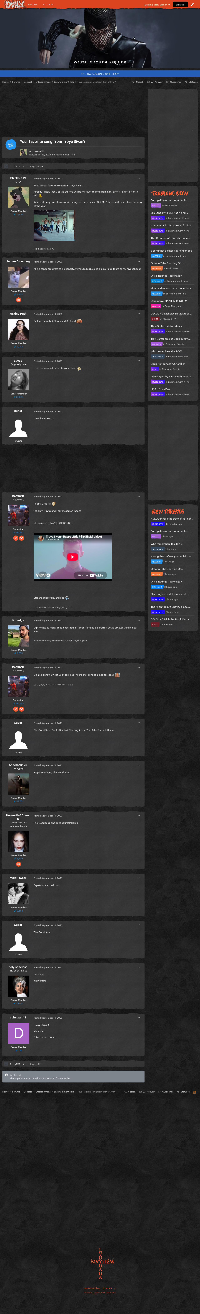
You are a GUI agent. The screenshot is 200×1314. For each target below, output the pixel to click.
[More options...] (139, 178)
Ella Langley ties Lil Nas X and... (169, 212)
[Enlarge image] (54, 225)
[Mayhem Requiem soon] (100, 38)
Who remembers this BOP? (166, 351)
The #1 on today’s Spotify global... (171, 238)
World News (170, 205)
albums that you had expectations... (172, 288)
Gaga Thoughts (173, 306)
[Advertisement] (73, 110)
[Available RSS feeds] (194, 1091)
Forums (33, 4)
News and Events (175, 343)
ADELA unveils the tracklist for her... (172, 225)
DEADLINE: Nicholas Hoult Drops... (171, 313)
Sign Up (180, 4)
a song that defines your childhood (171, 250)
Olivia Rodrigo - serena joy (166, 275)
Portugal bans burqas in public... (170, 200)
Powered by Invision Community (100, 1292)
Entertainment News (178, 217)
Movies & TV (169, 318)
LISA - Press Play (160, 389)
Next (17, 166)
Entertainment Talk (64, 154)
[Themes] (192, 4)
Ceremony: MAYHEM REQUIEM (169, 300)
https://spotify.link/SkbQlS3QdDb (52, 523)
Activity (48, 4)
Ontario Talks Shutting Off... (167, 263)
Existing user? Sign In (156, 4)
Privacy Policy (92, 1288)
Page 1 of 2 (36, 166)
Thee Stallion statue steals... (167, 326)
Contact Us (109, 1288)
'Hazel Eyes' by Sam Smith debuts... (172, 376)
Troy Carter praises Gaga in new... (171, 338)
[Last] (24, 166)
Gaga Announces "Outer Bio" (168, 363)
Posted (48, 178)
